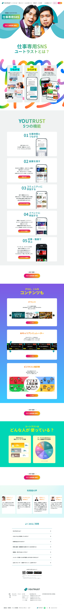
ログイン (55, 3)
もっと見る (32, 322)
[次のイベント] (54, 315)
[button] (14, 3)
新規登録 (60, 3)
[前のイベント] (10, 315)
